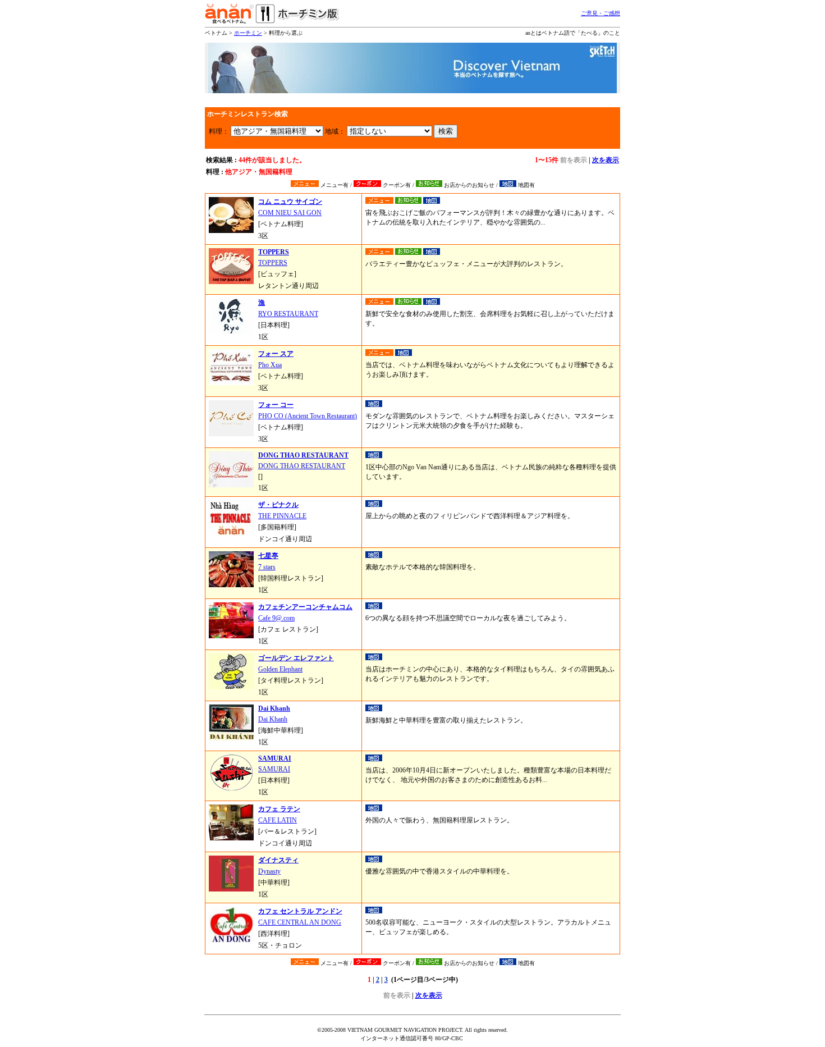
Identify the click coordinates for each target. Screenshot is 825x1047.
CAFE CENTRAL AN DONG (299, 922)
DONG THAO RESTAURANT (301, 466)
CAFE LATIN (277, 820)
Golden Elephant (280, 669)
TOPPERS (272, 263)
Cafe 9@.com (276, 618)
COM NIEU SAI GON (290, 213)
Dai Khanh (272, 719)
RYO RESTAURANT (288, 314)
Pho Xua (270, 365)
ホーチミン (248, 33)
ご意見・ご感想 (600, 13)
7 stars (267, 567)
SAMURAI (274, 769)
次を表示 (605, 160)
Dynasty (269, 871)
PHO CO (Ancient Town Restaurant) (307, 416)
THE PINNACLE (282, 516)
